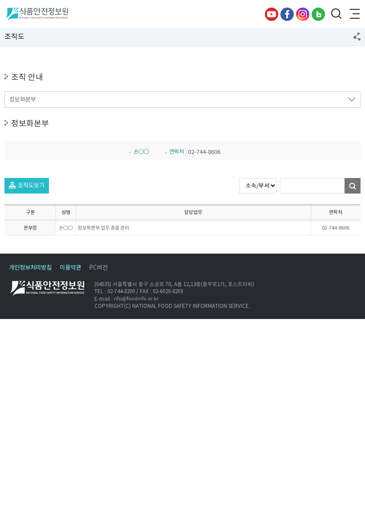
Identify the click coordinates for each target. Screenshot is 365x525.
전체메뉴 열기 (354, 14)
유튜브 (271, 14)
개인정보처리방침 (30, 267)
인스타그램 (302, 14)
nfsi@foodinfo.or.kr (136, 299)
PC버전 (98, 267)
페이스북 (287, 14)
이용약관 (70, 267)
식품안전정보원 (36, 14)
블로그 (318, 14)
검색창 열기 (336, 14)
